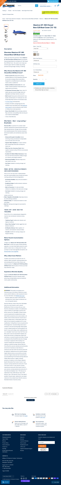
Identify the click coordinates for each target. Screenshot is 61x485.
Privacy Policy (16, 254)
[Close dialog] (47, 229)
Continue (30, 244)
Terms (20, 254)
